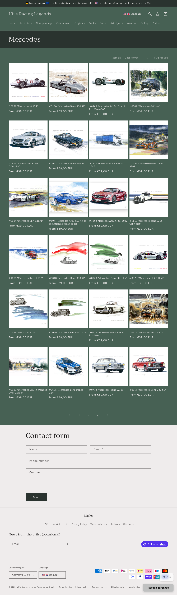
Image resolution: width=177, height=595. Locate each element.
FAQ (46, 524)
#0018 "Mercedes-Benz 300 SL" (67, 278)
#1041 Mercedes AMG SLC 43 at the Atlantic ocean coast (67, 222)
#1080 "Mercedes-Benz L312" (26, 278)
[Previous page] (70, 415)
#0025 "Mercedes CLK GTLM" (146, 278)
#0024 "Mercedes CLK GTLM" (26, 221)
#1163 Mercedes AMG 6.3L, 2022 (108, 221)
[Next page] (107, 415)
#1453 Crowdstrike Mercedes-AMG (146, 165)
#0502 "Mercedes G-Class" (144, 106)
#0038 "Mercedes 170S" (22, 332)
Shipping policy (118, 587)
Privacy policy (82, 587)
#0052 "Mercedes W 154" (23, 106)
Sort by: (117, 57)
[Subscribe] (67, 544)
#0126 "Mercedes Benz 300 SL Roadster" (106, 334)
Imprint (56, 524)
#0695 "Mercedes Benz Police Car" (66, 391)
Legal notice (134, 587)
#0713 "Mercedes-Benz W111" (107, 390)
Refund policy (65, 587)
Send (36, 497)
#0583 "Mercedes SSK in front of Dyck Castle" (28, 391)
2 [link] (88, 415)
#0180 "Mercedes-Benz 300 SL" (67, 106)
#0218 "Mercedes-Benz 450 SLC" (148, 332)
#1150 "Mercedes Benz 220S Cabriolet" (145, 222)
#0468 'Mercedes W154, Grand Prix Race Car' (107, 108)
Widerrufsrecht (99, 524)
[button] (25, 23)
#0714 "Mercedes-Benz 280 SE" (147, 390)
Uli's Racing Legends (26, 587)
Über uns (128, 524)
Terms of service (100, 587)
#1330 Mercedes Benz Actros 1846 (106, 165)
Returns (115, 524)
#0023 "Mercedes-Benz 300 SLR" (108, 278)
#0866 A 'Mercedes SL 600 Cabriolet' (24, 165)
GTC (65, 524)
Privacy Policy (79, 524)
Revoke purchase (158, 587)
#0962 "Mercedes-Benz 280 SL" (67, 163)
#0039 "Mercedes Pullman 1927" (68, 332)
